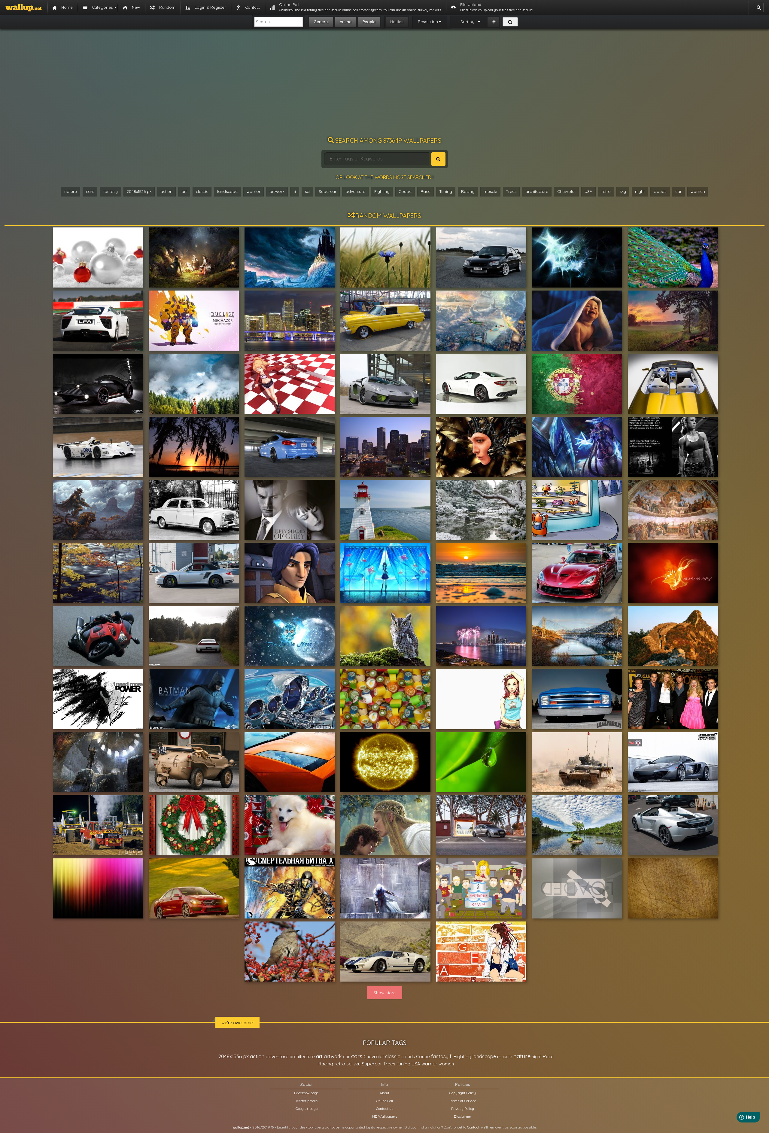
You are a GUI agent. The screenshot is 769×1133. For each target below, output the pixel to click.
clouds (660, 191)
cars (90, 191)
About (384, 1093)
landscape (227, 191)
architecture (536, 191)
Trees (511, 191)
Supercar (327, 191)
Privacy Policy (462, 1108)
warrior (253, 191)
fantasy (110, 191)
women (698, 191)
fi (294, 191)
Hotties (396, 21)
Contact (473, 1127)
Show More (385, 992)
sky (623, 191)
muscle (490, 191)
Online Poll (384, 1100)
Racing (468, 191)
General (321, 21)
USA (588, 191)
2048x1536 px (139, 191)
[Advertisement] (384, 86)
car (678, 191)
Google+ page (307, 1108)
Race (425, 191)
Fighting (382, 191)
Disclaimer (462, 1116)
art (184, 191)
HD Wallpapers (384, 1116)
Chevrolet (566, 191)
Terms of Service (462, 1100)
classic (202, 191)
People (369, 21)
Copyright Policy (462, 1093)
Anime (345, 21)
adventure (355, 191)
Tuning (445, 191)
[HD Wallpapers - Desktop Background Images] (23, 7)
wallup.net (241, 1127)
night (640, 191)
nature (70, 191)
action (166, 191)
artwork (276, 191)
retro (606, 191)
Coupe (405, 191)
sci (307, 191)
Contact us (384, 1108)
